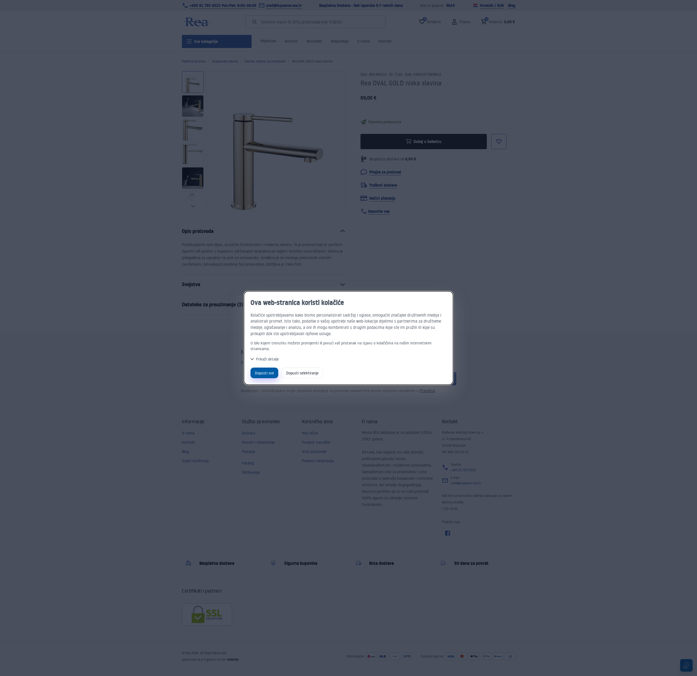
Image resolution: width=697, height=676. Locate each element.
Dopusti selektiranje (302, 372)
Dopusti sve (264, 372)
